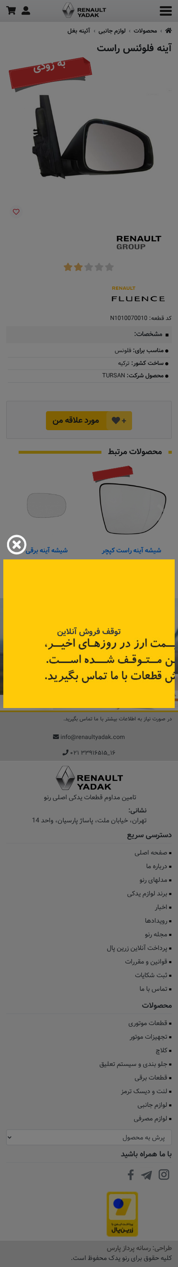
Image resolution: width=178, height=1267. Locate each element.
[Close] (16, 544)
